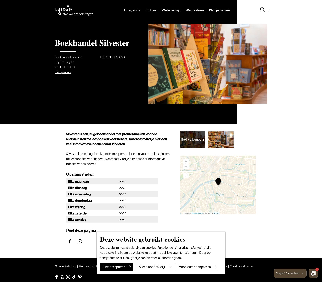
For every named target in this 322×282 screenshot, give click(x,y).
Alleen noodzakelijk (152, 267)
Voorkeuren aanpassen (195, 267)
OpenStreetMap (197, 213)
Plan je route (63, 72)
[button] (218, 181)
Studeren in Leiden (90, 266)
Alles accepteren (113, 267)
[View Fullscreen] (186, 175)
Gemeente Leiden (66, 266)
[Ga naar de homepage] (74, 10)
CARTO (216, 213)
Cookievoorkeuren (241, 266)
